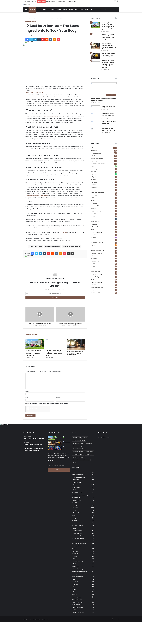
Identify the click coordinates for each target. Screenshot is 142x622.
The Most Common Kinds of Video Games (108, 122)
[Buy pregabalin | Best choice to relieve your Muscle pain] (95, 116)
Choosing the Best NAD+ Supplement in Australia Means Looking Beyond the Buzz (54, 353)
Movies (94, 255)
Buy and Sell (95, 221)
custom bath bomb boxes (72, 246)
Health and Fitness (97, 153)
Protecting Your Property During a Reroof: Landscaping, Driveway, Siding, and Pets (33, 353)
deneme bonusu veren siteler (34, 92)
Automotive (95, 203)
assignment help (77, 437)
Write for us (79, 9)
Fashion (94, 171)
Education (75, 454)
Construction (95, 261)
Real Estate (95, 200)
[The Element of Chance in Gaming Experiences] (51, 448)
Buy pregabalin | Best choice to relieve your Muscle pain (107, 115)
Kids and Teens (96, 271)
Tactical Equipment (77, 460)
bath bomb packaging (53, 246)
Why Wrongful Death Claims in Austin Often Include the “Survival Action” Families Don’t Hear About (108, 64)
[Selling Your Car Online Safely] (95, 108)
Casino (94, 279)
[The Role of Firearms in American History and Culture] (66, 448)
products (64, 232)
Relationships (95, 269)
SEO (93, 198)
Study (93, 263)
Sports (94, 234)
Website (58, 397)
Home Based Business (98, 250)
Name (27, 391)
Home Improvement (97, 158)
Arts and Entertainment (98, 192)
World (65, 9)
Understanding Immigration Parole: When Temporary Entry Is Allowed (75, 353)
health (87, 454)
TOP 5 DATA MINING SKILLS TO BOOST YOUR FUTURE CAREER (108, 130)
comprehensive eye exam (79, 440)
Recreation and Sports (98, 287)
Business (32, 9)
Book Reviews (96, 292)
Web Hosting (95, 277)
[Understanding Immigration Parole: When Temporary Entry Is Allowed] (76, 344)
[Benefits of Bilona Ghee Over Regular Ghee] (95, 56)
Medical (94, 208)
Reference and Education (99, 190)
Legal (93, 216)
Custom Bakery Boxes (78, 443)
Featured (33, 21)
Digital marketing (89, 451)
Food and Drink (96, 227)
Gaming (94, 179)
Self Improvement (97, 282)
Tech (38, 9)
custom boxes (89, 443)
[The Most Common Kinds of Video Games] (95, 124)
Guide (93, 155)
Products (94, 187)
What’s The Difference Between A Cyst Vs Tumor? (103, 100)
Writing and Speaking (97, 242)
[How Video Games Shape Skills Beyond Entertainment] (58, 448)
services (75, 457)
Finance (94, 184)
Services (94, 161)
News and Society (97, 274)
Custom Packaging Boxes (79, 448)
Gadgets (94, 224)
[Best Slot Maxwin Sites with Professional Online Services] (66, 438)
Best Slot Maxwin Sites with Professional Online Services (61, 1)
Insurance (94, 266)
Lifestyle (94, 182)
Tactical (81, 457)
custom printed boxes (78, 451)
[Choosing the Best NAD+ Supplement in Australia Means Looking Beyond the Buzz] (55, 344)
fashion (81, 454)
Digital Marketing (96, 177)
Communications (96, 258)
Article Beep (46, 619)
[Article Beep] (26, 5)
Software (94, 213)
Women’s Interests (97, 248)
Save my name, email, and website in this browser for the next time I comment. (47, 403)
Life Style (52, 9)
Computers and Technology (99, 163)
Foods (71, 9)
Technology (87, 460)
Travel (45, 9)
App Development (97, 232)
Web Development (97, 211)
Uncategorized (96, 169)
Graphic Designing (97, 253)
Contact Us (88, 9)
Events (94, 284)
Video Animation (96, 290)
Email (27, 397)
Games (59, 9)
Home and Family (96, 205)
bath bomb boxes (36, 246)
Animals (94, 229)
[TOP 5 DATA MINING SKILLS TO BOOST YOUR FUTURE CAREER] (95, 131)
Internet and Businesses (98, 240)
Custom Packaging (77, 446)
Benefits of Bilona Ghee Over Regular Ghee (108, 54)
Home (25, 9)
